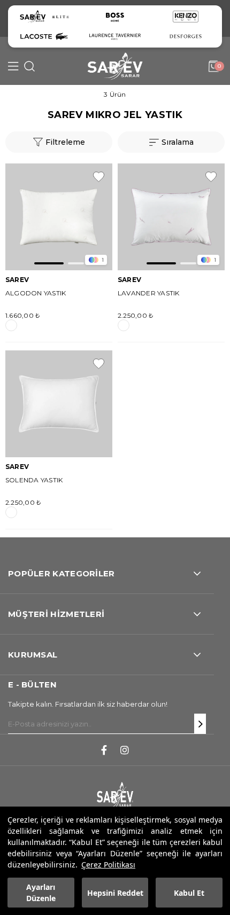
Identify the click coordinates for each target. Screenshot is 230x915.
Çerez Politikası (108, 864)
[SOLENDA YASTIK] (58, 403)
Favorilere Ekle (98, 176)
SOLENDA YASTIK (34, 480)
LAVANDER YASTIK (149, 293)
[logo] (115, 796)
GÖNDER (200, 724)
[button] (49, 263)
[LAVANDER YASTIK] (171, 216)
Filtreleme (65, 142)
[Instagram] (124, 750)
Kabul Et (189, 893)
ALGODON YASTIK (35, 293)
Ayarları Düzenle (41, 892)
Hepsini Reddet (115, 893)
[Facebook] (104, 750)
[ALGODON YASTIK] (58, 216)
